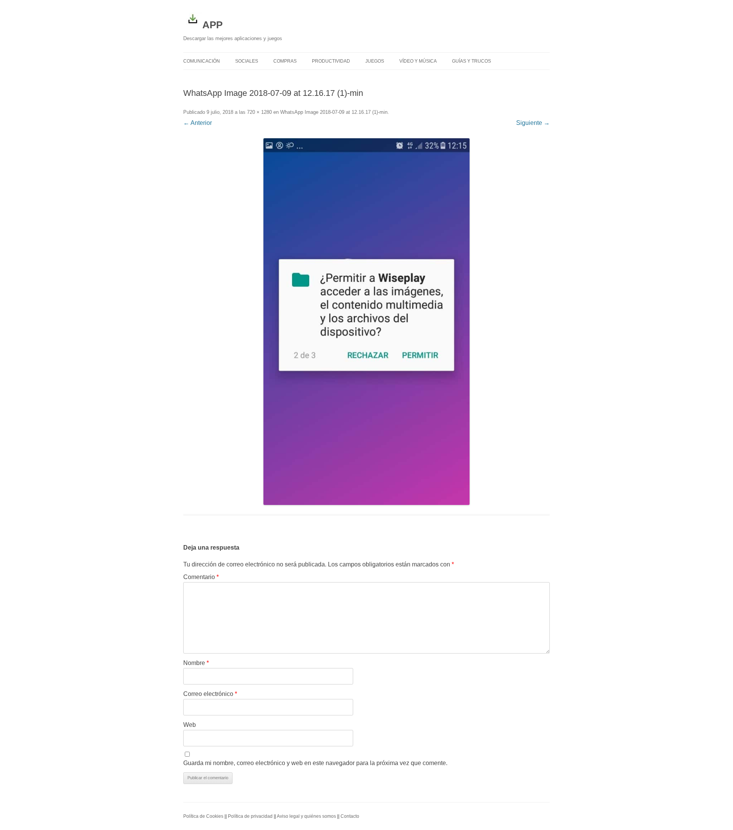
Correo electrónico (210, 694)
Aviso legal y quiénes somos (306, 816)
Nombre (196, 663)
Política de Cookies (203, 816)
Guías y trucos (471, 61)
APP (212, 25)
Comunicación (201, 61)
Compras (285, 61)
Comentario (201, 577)
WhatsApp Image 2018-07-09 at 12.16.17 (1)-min (333, 112)
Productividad (331, 61)
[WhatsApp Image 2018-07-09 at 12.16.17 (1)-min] (366, 321)
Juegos (374, 61)
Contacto (350, 816)
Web (189, 725)
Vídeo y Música (418, 61)
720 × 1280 (259, 112)
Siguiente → (533, 123)
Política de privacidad (250, 816)
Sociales (246, 61)
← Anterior (197, 123)
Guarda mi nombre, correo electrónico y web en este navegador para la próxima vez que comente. (315, 763)
